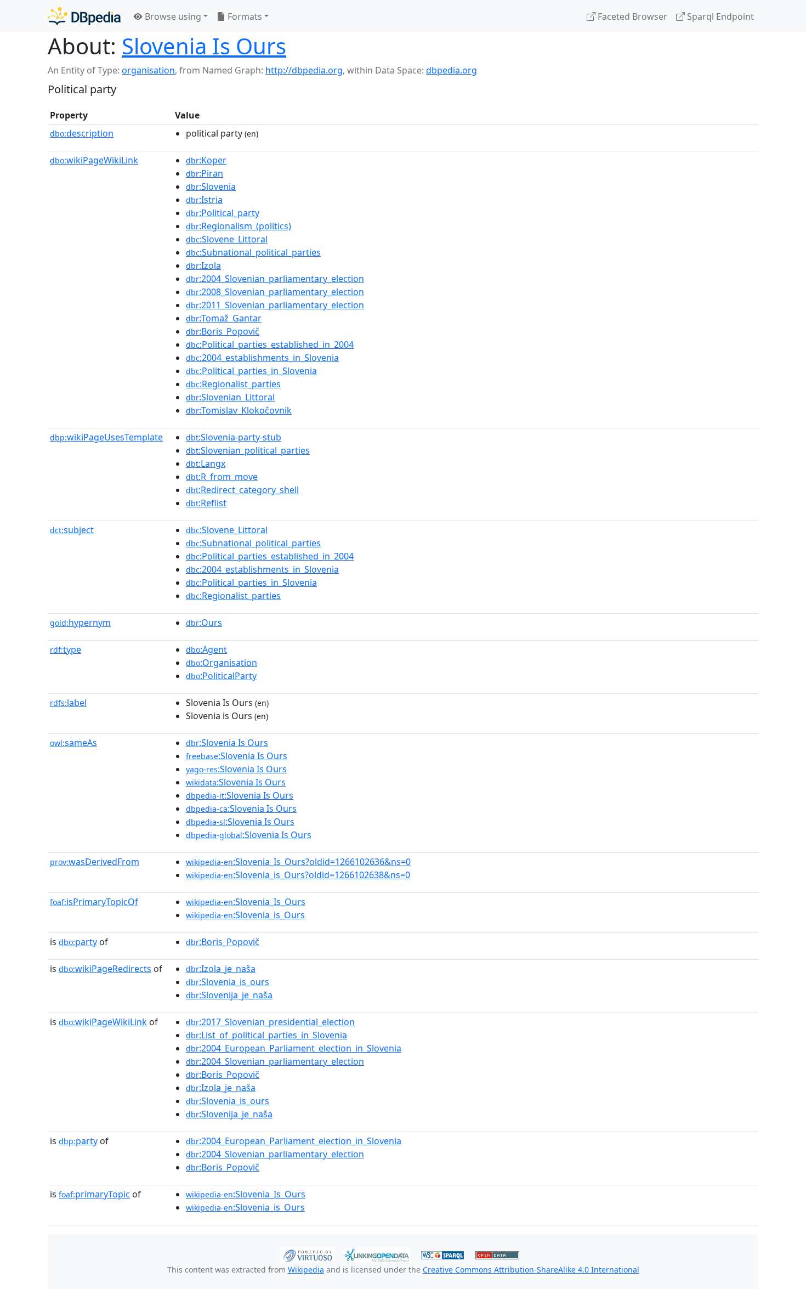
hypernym (80, 623)
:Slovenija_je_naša (229, 995)
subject (72, 530)
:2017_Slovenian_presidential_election (270, 1022)
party (78, 942)
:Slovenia (211, 186)
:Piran (204, 173)
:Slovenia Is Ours (227, 743)
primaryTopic (94, 1194)
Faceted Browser (631, 16)
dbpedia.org (451, 70)
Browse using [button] (172, 16)
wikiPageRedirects (105, 969)
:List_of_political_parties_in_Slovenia (266, 1035)
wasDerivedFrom (94, 862)
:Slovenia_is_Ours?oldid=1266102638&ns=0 (298, 875)
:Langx (205, 463)
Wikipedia (306, 1269)
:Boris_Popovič (222, 331)
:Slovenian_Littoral (230, 397)
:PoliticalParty (221, 676)
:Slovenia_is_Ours (245, 915)
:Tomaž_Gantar (224, 318)
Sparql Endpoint (719, 16)
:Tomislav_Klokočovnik (239, 410)
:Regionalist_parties (233, 384)
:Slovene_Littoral (227, 239)
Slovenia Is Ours (204, 46)
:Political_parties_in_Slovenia (251, 371)
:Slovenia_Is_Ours (245, 902)
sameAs (73, 743)
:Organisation (221, 663)
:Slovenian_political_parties (248, 450)
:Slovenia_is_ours (227, 982)
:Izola (203, 265)
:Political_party (222, 213)
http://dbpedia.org (304, 70)
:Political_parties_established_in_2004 (270, 344)
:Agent (206, 649)
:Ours (204, 623)
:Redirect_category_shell (242, 490)
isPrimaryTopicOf (94, 902)
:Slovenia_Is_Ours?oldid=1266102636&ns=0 (298, 862)
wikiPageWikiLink (94, 160)
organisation (148, 70)
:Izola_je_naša (221, 969)
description (81, 133)
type (65, 649)
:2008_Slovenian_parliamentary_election (275, 292)
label (68, 703)
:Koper (206, 160)
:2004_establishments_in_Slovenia (262, 358)
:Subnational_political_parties (253, 252)
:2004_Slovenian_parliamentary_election (275, 279)
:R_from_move (222, 477)
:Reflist (206, 503)
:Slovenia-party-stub (233, 437)
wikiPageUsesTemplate (106, 437)
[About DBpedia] (84, 16)
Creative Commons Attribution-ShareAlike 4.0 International (531, 1269)
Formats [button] (243, 16)
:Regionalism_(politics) (238, 226)
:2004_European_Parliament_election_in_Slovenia (293, 1048)
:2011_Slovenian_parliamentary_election (275, 305)
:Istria (204, 200)
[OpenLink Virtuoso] (307, 1254)
